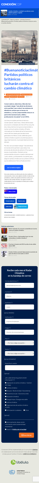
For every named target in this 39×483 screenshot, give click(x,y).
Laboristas (9, 206)
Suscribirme (27, 435)
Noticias (14, 96)
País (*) (7, 339)
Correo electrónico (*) (11, 281)
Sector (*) (8, 349)
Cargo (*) (8, 328)
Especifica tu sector (11, 363)
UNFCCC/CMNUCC (29, 454)
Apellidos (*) (9, 303)
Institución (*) (9, 317)
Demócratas (21, 201)
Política (21, 96)
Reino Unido (12, 191)
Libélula (35, 449)
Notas (7, 96)
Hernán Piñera (29, 63)
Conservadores (10, 201)
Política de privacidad (19, 429)
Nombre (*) (8, 292)
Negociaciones (27, 94)
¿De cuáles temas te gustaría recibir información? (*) (16, 379)
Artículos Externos (13, 94)
